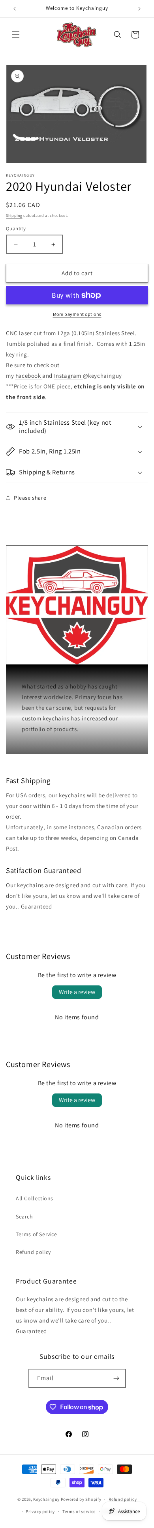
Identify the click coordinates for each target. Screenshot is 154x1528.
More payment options (77, 314)
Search (24, 1216)
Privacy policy (40, 1511)
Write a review (77, 992)
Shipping (14, 215)
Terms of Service (36, 1234)
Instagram (67, 375)
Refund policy (33, 1252)
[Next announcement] (139, 8)
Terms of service (79, 1511)
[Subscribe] (116, 1378)
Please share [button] (30, 497)
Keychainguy (46, 1499)
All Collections (34, 1198)
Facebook (28, 375)
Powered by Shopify (81, 1499)
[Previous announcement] (14, 8)
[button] (15, 34)
